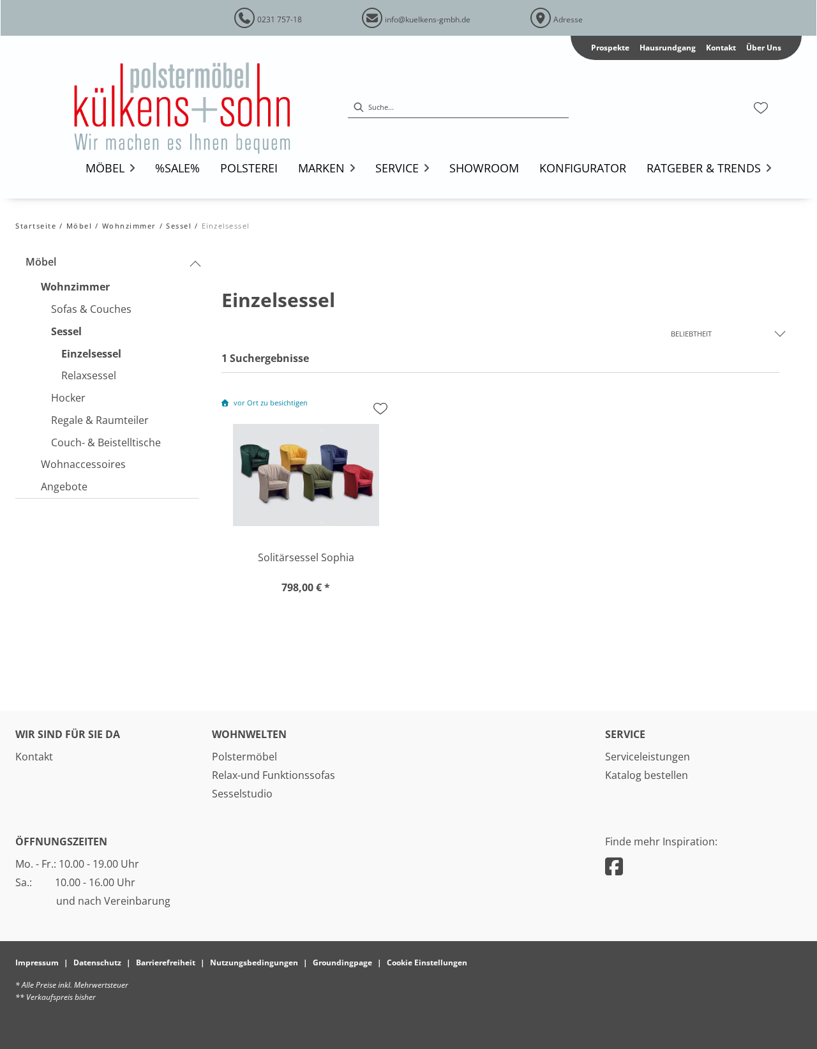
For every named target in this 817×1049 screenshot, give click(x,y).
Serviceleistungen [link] (647, 757)
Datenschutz (97, 962)
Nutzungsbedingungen (254, 962)
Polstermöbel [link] (244, 757)
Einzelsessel (226, 225)
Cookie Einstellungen (427, 962)
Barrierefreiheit (165, 962)
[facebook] (614, 866)
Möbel (79, 225)
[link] (105, 168)
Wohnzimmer (129, 225)
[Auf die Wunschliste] (380, 408)
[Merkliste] (761, 108)
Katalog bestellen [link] (646, 775)
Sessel (178, 225)
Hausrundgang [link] (668, 47)
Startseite (35, 225)
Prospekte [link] (610, 47)
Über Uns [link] (763, 47)
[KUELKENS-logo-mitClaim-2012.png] (199, 108)
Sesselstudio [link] (242, 794)
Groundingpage (342, 962)
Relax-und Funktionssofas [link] (273, 775)
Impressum (37, 962)
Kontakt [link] (721, 47)
